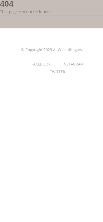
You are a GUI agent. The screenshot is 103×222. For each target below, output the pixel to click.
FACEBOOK (41, 64)
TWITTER (57, 71)
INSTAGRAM (73, 64)
